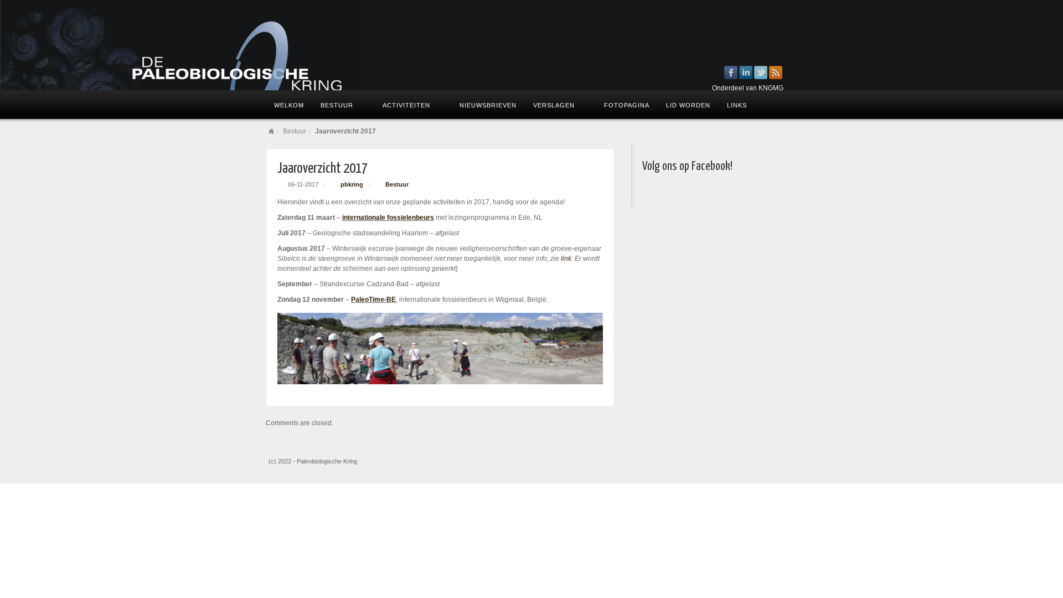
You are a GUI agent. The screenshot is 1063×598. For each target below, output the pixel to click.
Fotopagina (626, 105)
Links (737, 105)
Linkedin (746, 72)
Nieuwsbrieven (488, 105)
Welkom (289, 105)
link (566, 258)
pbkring (351, 184)
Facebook (731, 72)
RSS (776, 72)
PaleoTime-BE (373, 299)
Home (271, 131)
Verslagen (554, 105)
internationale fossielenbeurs (388, 217)
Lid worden (688, 105)
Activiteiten (406, 105)
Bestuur (337, 105)
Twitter (761, 72)
